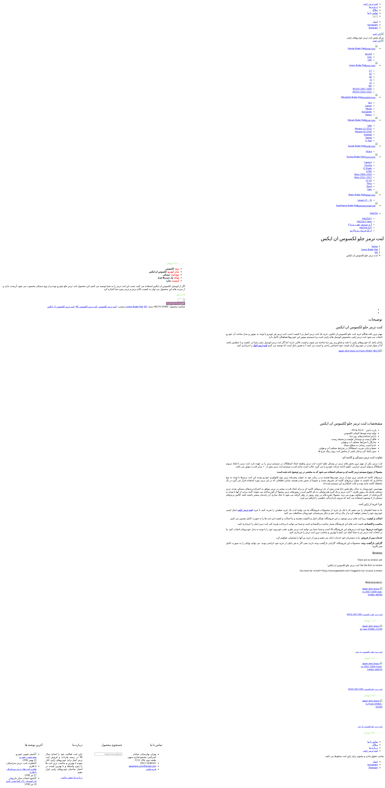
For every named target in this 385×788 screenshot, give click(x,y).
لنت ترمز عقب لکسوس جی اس (368, 651)
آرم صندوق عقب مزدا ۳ (360, 224)
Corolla (368, 165)
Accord (368, 53)
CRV (370, 59)
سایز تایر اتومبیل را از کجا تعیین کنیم (21, 780)
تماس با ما (372, 12)
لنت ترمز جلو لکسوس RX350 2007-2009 (365, 689)
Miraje (369, 108)
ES (370, 73)
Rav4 (369, 186)
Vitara (369, 151)
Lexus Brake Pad (369, 249)
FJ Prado (367, 168)
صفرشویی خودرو (28, 757)
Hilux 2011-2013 (363, 177)
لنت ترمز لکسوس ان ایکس (60, 306)
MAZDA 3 (367, 218)
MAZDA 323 (365, 227)
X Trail (368, 140)
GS (370, 76)
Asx (370, 102)
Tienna (368, 137)
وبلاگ (375, 9)
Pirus (369, 183)
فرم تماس (151, 769)
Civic (369, 56)
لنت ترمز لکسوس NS (86, 306)
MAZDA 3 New (364, 221)
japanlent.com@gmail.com (142, 766)
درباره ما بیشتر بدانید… (71, 777)
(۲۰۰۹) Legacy (365, 200)
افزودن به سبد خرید (175, 303)
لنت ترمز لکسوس (107, 306)
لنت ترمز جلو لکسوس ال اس (370, 726)
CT (370, 70)
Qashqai (368, 134)
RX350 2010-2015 (362, 91)
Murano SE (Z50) (363, 131)
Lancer (368, 105)
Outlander (367, 111)
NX (370, 85)
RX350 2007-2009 (362, 88)
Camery (368, 162)
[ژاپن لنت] (378, 34)
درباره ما (373, 6)
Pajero (368, 114)
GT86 (369, 171)
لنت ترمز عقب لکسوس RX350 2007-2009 (364, 614)
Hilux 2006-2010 (363, 174)
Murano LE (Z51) (363, 128)
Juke (370, 125)
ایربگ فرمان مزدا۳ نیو (361, 230)
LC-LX (369, 180)
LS (370, 82)
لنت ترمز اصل (260, 345)
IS (371, 79)
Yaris (369, 189)
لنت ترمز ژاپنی (370, 3)
